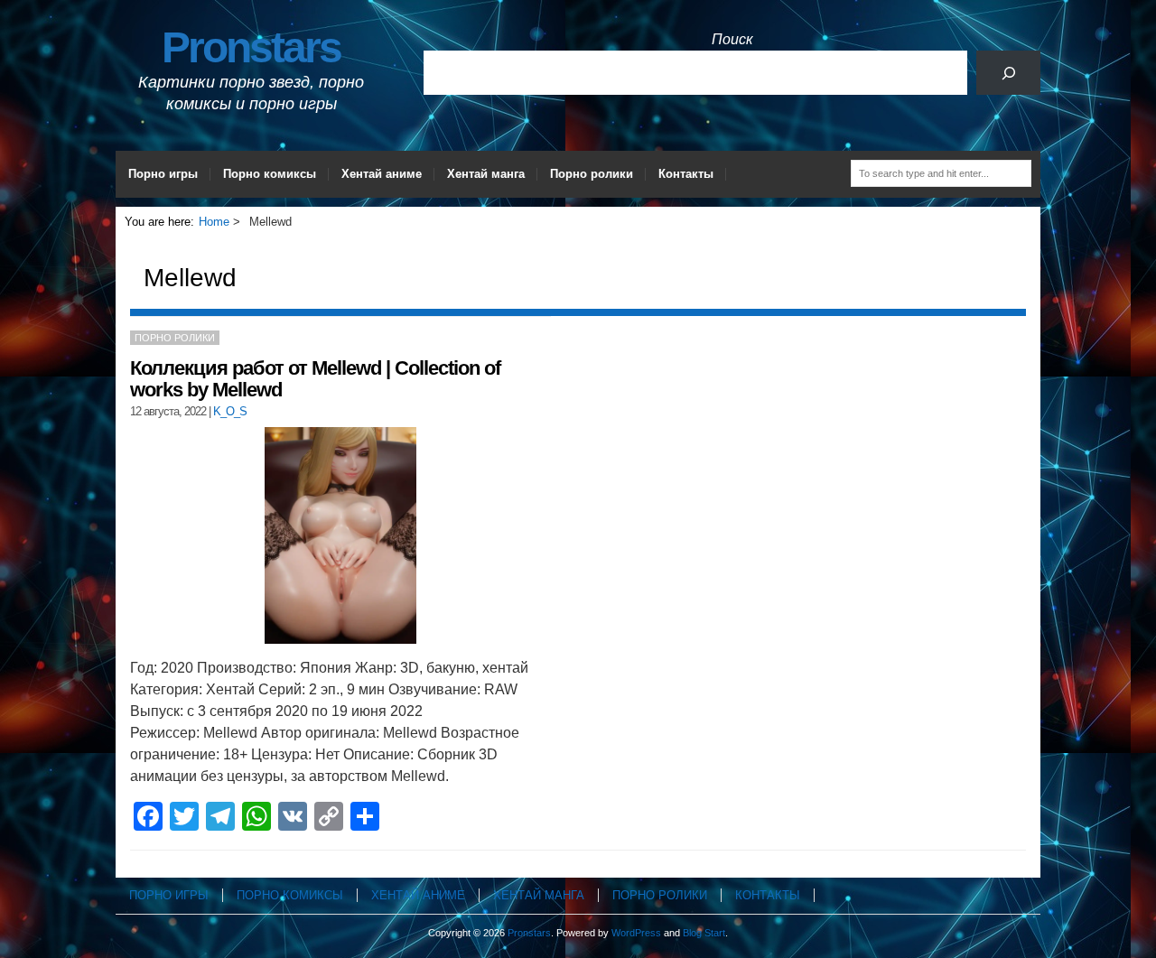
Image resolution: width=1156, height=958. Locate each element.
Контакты (685, 174)
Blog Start (704, 932)
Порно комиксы (269, 174)
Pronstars (251, 47)
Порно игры (163, 174)
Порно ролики (591, 174)
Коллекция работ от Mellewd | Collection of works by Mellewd (315, 379)
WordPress (636, 932)
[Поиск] (1008, 73)
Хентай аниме (381, 174)
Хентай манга (486, 174)
